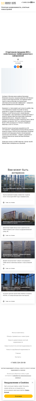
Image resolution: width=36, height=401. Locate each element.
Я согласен (18, 396)
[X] (21, 66)
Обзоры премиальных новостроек (18, 336)
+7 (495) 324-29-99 (28, 2)
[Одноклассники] (18, 66)
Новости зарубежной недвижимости (18, 349)
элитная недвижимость (8, 368)
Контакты (18, 357)
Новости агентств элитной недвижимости (18, 346)
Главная (18, 353)
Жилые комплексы (18, 333)
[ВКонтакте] (15, 66)
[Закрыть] (32, 380)
